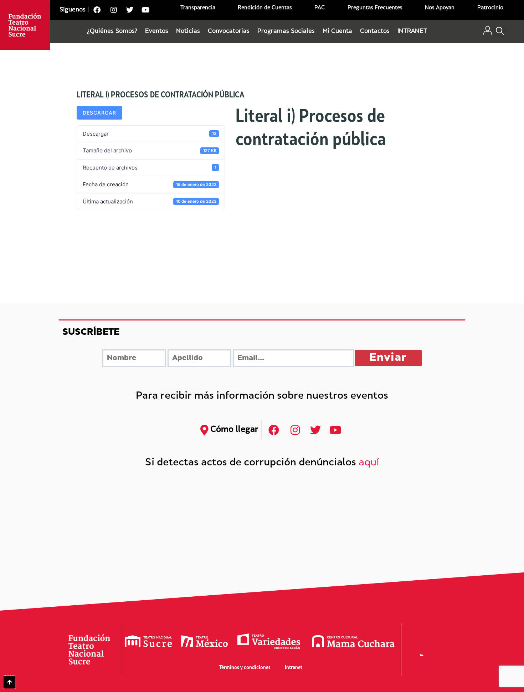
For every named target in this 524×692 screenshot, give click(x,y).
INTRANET (412, 31)
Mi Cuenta (337, 31)
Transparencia (197, 8)
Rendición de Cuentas (265, 8)
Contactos (375, 31)
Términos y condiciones (245, 668)
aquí (369, 463)
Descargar (99, 113)
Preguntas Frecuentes (375, 8)
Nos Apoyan (439, 8)
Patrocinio (490, 8)
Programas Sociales (286, 31)
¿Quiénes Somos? (112, 31)
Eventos (156, 31)
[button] (500, 31)
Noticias (188, 31)
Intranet (293, 668)
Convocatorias (229, 31)
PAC (319, 8)
